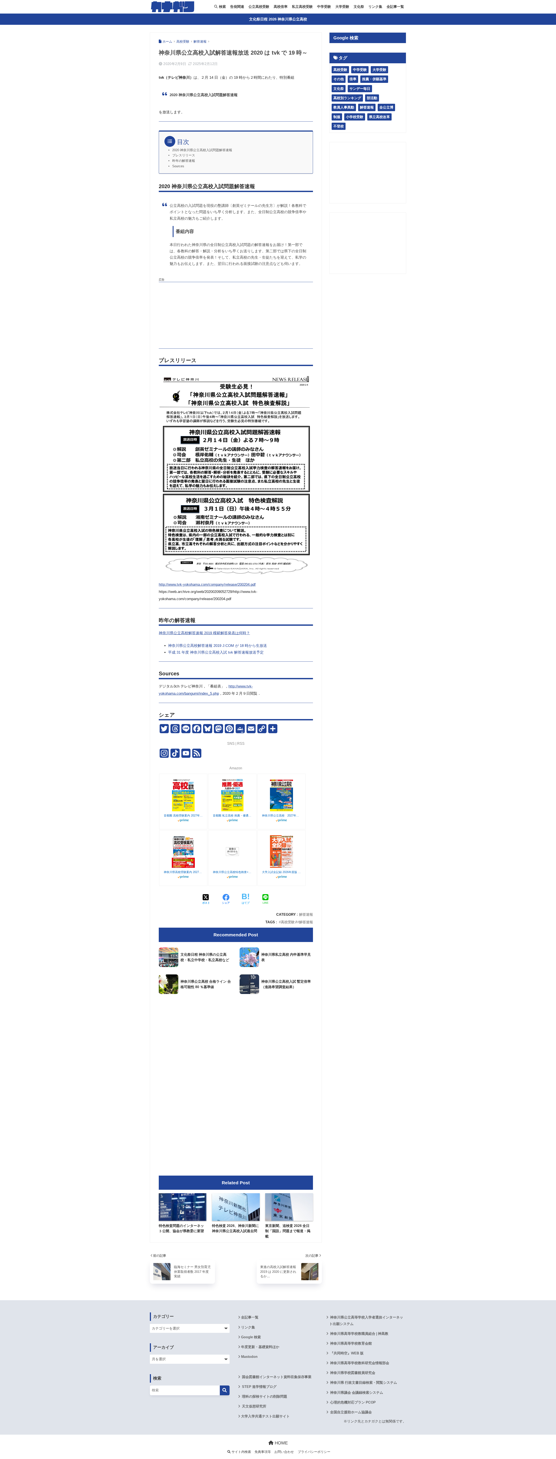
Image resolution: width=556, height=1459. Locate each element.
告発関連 (237, 6)
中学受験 (324, 6)
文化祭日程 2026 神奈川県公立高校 (278, 19)
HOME (280, 1443)
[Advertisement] (236, 314)
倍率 (352, 79)
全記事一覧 (395, 6)
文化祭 (359, 6)
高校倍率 (281, 6)
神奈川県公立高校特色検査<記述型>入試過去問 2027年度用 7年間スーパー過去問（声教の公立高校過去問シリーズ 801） (232, 872)
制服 (336, 117)
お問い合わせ (284, 1452)
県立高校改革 (379, 117)
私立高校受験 (302, 6)
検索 (222, 6)
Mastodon (249, 1357)
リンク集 (375, 6)
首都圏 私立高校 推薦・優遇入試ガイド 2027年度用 (232, 815)
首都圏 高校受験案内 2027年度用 (183, 815)
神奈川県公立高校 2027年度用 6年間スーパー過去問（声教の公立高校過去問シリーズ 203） (281, 815)
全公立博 (386, 107)
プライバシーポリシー (314, 1452)
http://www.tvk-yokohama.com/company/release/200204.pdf (207, 584)
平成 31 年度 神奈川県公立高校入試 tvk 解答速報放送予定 (216, 652)
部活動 (372, 98)
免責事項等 (263, 1452)
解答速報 (306, 914)
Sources (178, 166)
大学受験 (342, 6)
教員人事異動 (343, 107)
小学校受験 (354, 117)
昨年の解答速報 (183, 160)
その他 (338, 79)
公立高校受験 (258, 6)
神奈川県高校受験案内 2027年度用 (183, 872)
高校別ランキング (347, 98)
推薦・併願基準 (374, 79)
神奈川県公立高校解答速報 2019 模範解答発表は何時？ (204, 633)
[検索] (225, 1390)
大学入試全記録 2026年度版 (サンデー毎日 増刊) (281, 872)
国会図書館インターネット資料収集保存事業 (276, 1377)
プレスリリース (183, 155)
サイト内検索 (241, 1452)
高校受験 (288, 922)
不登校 (338, 126)
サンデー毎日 (359, 88)
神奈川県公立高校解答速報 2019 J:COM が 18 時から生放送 (217, 646)
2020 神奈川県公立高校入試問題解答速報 (202, 150)
